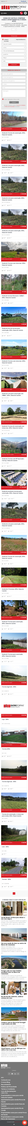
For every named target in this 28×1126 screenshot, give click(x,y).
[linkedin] (15, 1074)
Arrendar (6, 41)
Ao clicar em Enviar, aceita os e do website (14, 106)
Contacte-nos (5, 1080)
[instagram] (18, 1074)
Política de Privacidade (9, 106)
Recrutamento (6, 1084)
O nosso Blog (5, 1082)
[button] (14, 29)
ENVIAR (14, 102)
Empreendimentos (20, 39)
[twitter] (12, 1074)
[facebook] (9, 1074)
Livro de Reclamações (8, 1091)
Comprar (6, 39)
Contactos (14, 1070)
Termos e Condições (21, 105)
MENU (4, 13)
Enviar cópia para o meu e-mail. (11, 99)
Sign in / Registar (22, 2)
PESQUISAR (14, 64)
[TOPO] (14, 1124)
